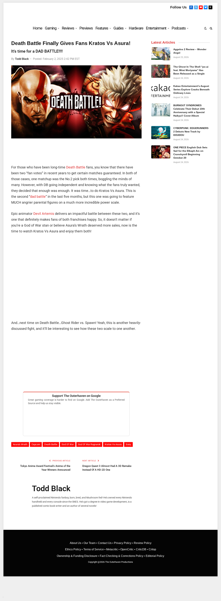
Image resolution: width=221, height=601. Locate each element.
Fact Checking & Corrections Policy (121, 555)
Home (37, 28)
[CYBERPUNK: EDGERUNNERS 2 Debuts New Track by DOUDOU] (160, 132)
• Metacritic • (112, 549)
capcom (36, 444)
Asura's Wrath (20, 444)
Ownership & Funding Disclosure (77, 555)
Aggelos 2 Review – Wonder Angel (189, 51)
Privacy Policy (122, 543)
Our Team (89, 543)
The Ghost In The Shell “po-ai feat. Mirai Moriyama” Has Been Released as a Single (190, 70)
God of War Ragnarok (89, 444)
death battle (50, 444)
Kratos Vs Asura (113, 444)
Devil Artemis (43, 214)
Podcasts (178, 28)
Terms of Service (93, 549)
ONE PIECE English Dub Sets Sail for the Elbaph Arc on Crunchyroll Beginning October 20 (190, 152)
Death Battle (75, 167)
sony (128, 444)
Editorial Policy (155, 555)
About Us (76, 543)
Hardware (136, 28)
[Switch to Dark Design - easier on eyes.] (205, 28)
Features (101, 28)
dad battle (38, 196)
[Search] (210, 28)
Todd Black (22, 59)
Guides (118, 28)
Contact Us (105, 543)
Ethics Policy (73, 549)
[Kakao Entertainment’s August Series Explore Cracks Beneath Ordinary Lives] (160, 90)
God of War (68, 444)
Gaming (50, 28)
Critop (152, 549)
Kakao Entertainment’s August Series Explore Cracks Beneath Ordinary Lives (191, 89)
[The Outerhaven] (111, 16)
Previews (86, 28)
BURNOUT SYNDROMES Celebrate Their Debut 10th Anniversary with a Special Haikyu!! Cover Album (189, 110)
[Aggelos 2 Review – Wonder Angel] (160, 53)
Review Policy (142, 543)
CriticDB (141, 549)
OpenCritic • (128, 549)
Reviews (68, 28)
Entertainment (156, 28)
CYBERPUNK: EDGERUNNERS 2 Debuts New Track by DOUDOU (190, 131)
